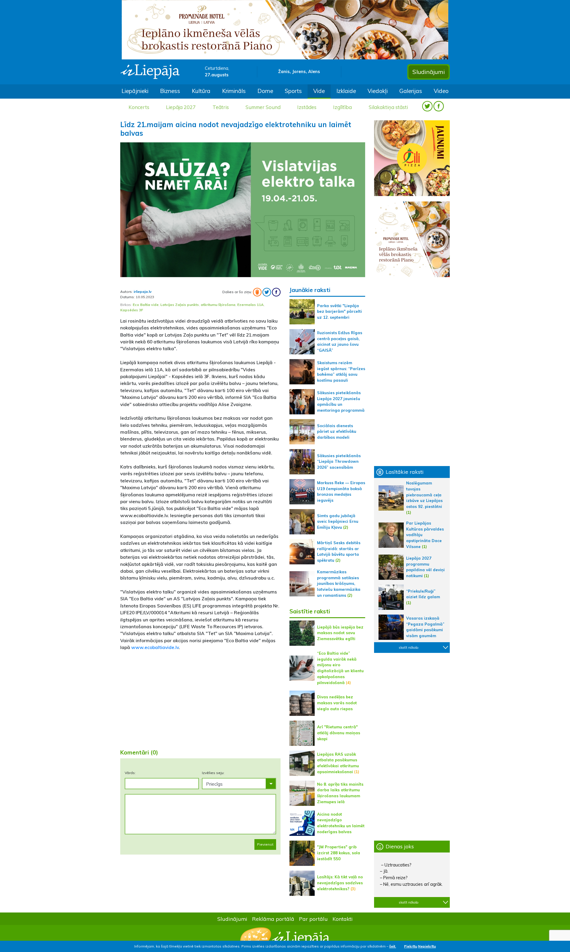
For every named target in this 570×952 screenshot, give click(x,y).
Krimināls (234, 90)
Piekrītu (410, 946)
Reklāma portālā (273, 918)
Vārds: (130, 773)
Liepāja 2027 (181, 107)
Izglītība (342, 107)
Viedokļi (378, 90)
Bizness (170, 90)
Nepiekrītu (427, 946)
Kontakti (342, 918)
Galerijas (410, 90)
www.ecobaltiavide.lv (155, 647)
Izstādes (306, 107)
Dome (265, 90)
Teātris (221, 107)
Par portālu (313, 918)
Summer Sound (263, 107)
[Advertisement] (200, 697)
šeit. (392, 946)
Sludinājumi (428, 71)
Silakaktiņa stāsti (388, 107)
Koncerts (139, 107)
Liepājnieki (134, 90)
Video (441, 90)
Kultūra (201, 90)
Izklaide (346, 90)
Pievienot (265, 844)
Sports (293, 90)
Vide (319, 90)
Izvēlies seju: (213, 773)
